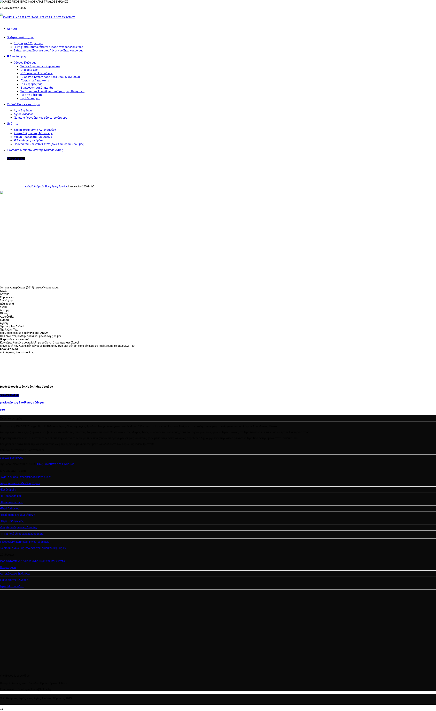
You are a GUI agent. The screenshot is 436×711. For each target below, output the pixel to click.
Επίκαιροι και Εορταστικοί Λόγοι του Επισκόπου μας (48, 50)
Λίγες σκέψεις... (16, 158)
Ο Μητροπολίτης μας (20, 37)
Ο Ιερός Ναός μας (25, 62)
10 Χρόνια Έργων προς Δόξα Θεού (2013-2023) (50, 77)
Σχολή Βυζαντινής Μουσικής (33, 133)
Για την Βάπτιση (31, 94)
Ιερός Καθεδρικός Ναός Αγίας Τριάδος (46, 186)
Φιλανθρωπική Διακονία (36, 87)
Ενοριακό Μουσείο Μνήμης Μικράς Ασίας (35, 150)
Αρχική (12, 28)
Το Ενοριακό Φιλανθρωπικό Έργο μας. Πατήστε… (52, 91)
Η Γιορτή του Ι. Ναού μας (36, 73)
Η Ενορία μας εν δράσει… (30, 140)
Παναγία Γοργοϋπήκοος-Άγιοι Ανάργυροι (41, 117)
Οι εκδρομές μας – (32, 84)
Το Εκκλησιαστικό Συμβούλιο (40, 66)
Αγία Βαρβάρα (23, 110)
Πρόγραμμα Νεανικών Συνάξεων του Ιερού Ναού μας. (49, 144)
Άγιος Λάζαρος (23, 114)
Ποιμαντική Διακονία (34, 80)
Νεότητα (12, 123)
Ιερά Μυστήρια (30, 98)
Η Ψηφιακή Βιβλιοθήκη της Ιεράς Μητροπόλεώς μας (48, 47)
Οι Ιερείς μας (29, 69)
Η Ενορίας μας (16, 56)
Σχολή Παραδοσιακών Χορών (33, 137)
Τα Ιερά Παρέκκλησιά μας (24, 104)
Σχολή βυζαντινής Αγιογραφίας (35, 129)
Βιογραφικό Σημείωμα (28, 43)
